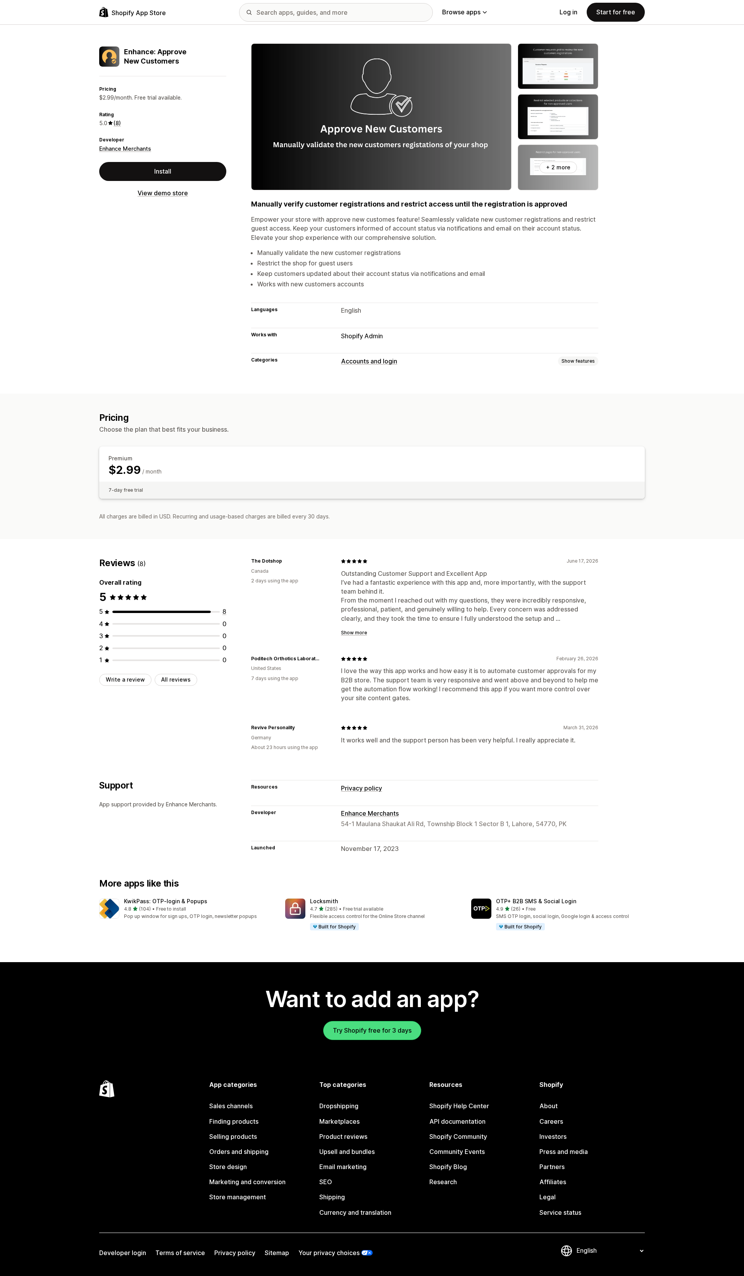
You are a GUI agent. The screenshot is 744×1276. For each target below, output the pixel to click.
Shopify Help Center (459, 1106)
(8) (117, 123)
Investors (553, 1136)
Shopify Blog (448, 1167)
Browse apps (461, 12)
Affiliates (552, 1182)
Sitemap (277, 1253)
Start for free (615, 12)
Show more (354, 632)
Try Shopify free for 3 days (372, 1030)
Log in (568, 12)
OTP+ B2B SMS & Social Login (536, 901)
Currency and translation (355, 1212)
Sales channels (231, 1106)
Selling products (233, 1136)
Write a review (125, 679)
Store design (228, 1167)
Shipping (332, 1197)
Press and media (563, 1151)
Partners (552, 1167)
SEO (325, 1182)
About (548, 1106)
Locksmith (324, 901)
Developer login (122, 1253)
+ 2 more (558, 167)
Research (443, 1182)
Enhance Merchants (125, 148)
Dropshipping (338, 1106)
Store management (237, 1197)
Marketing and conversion (247, 1182)
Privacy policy (361, 788)
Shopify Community (458, 1136)
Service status (560, 1212)
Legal (547, 1197)
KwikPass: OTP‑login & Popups (165, 901)
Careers (551, 1121)
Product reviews (343, 1136)
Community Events (457, 1151)
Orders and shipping (239, 1151)
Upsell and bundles (347, 1151)
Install (162, 171)
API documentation (457, 1121)
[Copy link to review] (287, 561)
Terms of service (180, 1253)
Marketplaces (339, 1121)
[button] (186, 909)
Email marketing (343, 1167)
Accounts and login (369, 361)
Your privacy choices (329, 1253)
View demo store (163, 193)
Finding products (233, 1121)
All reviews (176, 679)
